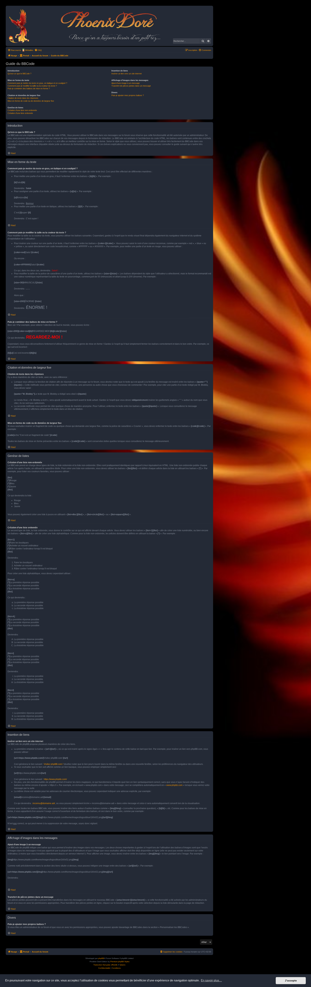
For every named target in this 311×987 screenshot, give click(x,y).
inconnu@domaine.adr (44, 803)
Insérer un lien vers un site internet (126, 73)
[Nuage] (21, 26)
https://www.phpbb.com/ (55, 779)
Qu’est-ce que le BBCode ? (19, 73)
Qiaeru (122, 965)
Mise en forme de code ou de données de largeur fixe (31, 101)
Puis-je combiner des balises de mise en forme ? (29, 88)
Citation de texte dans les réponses (23, 98)
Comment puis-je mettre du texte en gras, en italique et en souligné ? (37, 83)
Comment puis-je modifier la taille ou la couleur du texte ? (32, 86)
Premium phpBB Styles (119, 962)
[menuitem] (38, 50)
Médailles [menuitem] (29, 50)
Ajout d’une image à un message (125, 83)
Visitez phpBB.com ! (53, 764)
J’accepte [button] (291, 980)
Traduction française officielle (105, 965)
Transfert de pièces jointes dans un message (131, 86)
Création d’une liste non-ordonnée (22, 110)
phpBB (101, 958)
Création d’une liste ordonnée (20, 113)
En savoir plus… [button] (211, 980)
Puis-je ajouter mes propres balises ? (127, 95)
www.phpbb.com (174, 785)
